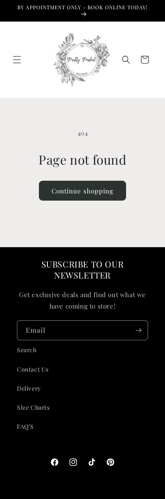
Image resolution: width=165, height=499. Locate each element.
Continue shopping (82, 191)
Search (27, 350)
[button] (17, 59)
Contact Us (33, 369)
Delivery (29, 388)
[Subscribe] (138, 330)
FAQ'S (25, 426)
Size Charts (33, 407)
